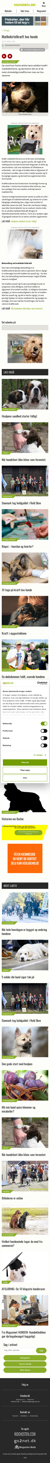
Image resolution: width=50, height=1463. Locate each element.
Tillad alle (25, 762)
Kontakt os (24, 1416)
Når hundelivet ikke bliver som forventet (27, 308)
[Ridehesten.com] (25, 1434)
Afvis (25, 778)
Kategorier (25, 1357)
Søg (41, 1350)
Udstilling (6, 1191)
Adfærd (5, 453)
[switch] (44, 731)
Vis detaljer (38, 755)
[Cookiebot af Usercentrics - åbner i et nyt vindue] (37, 683)
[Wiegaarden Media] (25, 1446)
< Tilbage (6, 30)
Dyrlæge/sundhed (9, 62)
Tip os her (15, 1416)
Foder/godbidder (9, 1101)
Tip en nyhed (25, 1363)
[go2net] (25, 1440)
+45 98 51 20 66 (15, 1401)
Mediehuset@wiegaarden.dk (31, 1401)
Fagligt (5, 1282)
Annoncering (34, 1416)
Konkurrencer (7, 496)
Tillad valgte (25, 770)
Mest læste (25, 1370)
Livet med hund (8, 670)
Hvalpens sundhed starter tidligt (24, 221)
